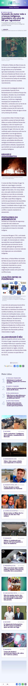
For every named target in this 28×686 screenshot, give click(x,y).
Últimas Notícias (14, 7)
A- (3, 684)
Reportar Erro (15, 362)
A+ (7, 684)
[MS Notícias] (14, 3)
